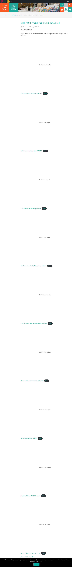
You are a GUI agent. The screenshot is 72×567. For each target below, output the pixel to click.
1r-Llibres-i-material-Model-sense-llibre (33, 266)
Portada (29, 557)
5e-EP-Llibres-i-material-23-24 (30, 496)
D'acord (36, 564)
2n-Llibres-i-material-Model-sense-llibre (34, 323)
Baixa (45, 93)
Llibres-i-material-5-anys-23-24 (31, 208)
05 (21, 15)
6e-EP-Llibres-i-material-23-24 (30, 553)
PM (9, 15)
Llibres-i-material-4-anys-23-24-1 (31, 151)
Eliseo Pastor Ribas (27, 26)
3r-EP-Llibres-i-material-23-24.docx (32, 381)
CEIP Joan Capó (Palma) (4, 7)
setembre (15, 15)
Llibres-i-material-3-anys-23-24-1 (31, 93)
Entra (69, 1)
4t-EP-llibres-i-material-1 (29, 438)
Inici (4, 15)
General (25, 557)
